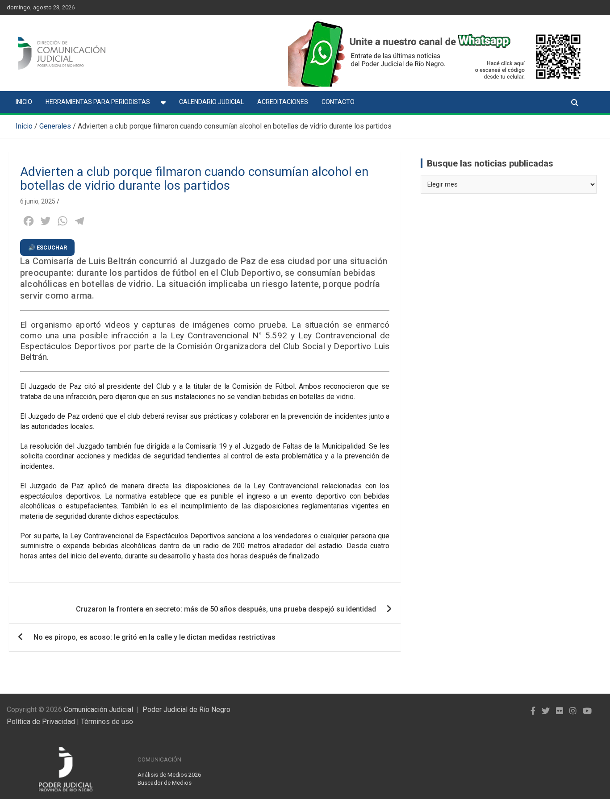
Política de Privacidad (41, 721)
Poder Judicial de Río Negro (186, 709)
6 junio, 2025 (37, 201)
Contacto (338, 101)
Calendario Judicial (211, 101)
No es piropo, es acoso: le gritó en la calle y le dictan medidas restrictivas (154, 637)
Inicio (24, 101)
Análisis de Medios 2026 (169, 774)
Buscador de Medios (165, 782)
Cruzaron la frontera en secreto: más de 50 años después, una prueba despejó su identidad (226, 609)
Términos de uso (107, 721)
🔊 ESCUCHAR (47, 247)
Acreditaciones (282, 101)
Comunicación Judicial (98, 709)
